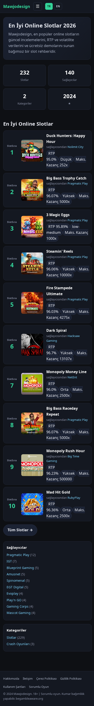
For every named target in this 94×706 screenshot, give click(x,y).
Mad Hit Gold (58, 492)
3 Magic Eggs (58, 214)
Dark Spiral (56, 330)
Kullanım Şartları (14, 687)
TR (49, 6)
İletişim (28, 678)
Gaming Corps (18, 606)
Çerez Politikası (46, 678)
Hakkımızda (11, 678)
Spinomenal (16, 580)
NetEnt (72, 377)
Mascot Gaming (19, 613)
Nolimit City (76, 147)
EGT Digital (15, 587)
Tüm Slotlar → (20, 529)
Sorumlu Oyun (39, 687)
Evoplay (12, 593)
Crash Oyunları (18, 644)
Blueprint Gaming (20, 568)
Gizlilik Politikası (70, 678)
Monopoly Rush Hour (65, 450)
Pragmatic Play (78, 183)
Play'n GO (14, 600)
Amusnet (13, 574)
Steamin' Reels (59, 251)
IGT (9, 561)
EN (58, 6)
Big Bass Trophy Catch (66, 178)
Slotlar (11, 637)
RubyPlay (74, 498)
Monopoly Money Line (66, 371)
